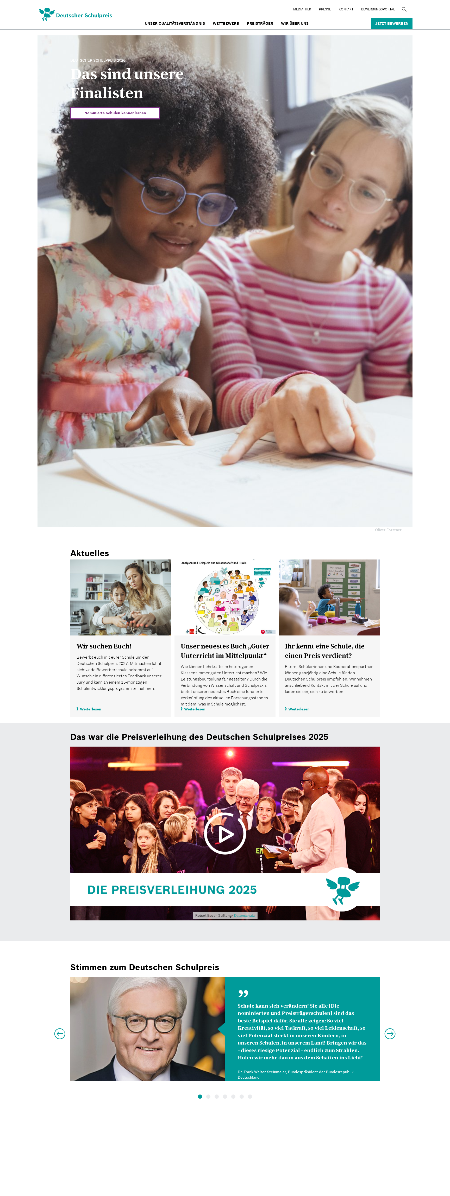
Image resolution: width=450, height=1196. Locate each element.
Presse (325, 9)
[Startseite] (58, 13)
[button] (59, 1031)
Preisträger (260, 23)
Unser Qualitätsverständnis (175, 23)
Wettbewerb (226, 23)
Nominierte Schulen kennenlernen (115, 113)
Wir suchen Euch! (104, 646)
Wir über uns (295, 23)
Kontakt (346, 9)
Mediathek (302, 9)
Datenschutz (244, 915)
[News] (120, 597)
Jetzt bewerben (392, 23)
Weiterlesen (90, 709)
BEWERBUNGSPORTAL (378, 9)
